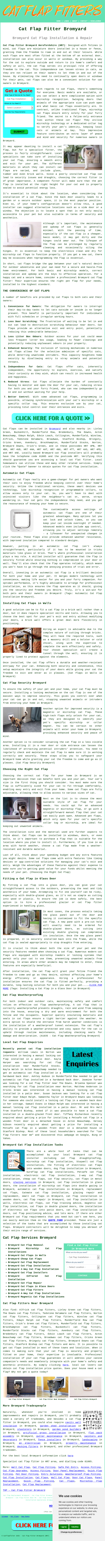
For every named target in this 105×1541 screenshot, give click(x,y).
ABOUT (74, 21)
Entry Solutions (51, 1474)
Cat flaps (40, 381)
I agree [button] (64, 1527)
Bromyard (55, 428)
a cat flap (34, 197)
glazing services (24, 1182)
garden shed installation (58, 1426)
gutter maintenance (49, 1436)
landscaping (89, 1439)
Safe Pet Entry (68, 1467)
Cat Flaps (41, 1477)
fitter (49, 150)
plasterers (24, 1429)
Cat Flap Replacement (37, 1484)
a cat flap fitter (38, 1083)
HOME (58, 21)
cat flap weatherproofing (51, 1005)
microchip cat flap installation (50, 1161)
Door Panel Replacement (69, 1470)
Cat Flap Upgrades (15, 1470)
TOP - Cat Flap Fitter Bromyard (24, 1490)
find (13, 1310)
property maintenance (81, 1443)
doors (61, 669)
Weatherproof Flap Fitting (83, 1474)
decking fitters (27, 1446)
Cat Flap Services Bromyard (29, 1238)
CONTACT (83, 21)
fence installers (49, 1439)
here (65, 1365)
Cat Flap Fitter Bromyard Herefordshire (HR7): (35, 45)
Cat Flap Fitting (44, 1467)
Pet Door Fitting (27, 1474)
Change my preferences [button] (71, 1532)
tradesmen (9, 1450)
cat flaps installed (22, 1347)
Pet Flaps (15, 1516)
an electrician (30, 1443)
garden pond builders (66, 1429)
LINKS (66, 21)
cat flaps (65, 106)
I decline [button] (74, 1527)
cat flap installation (82, 466)
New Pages (25, 1516)
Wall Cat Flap (20, 1467)
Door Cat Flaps (82, 1477)
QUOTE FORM (55, 1220)
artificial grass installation (44, 1433)
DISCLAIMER (96, 21)
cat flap (21, 1217)
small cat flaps (33, 1196)
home (78, 1412)
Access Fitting (91, 1467)
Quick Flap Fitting (39, 1481)
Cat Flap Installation (18, 1477)
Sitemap (5, 1516)
